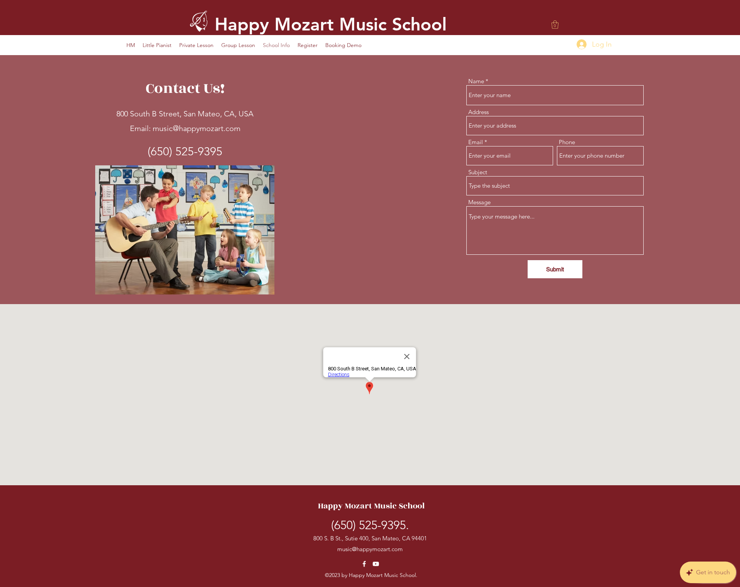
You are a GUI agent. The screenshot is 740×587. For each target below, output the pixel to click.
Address (478, 112)
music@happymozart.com (196, 128)
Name (476, 81)
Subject (477, 172)
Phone (567, 142)
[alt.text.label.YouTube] (376, 564)
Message (479, 202)
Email (475, 142)
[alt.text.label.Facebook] (364, 564)
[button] (555, 24)
